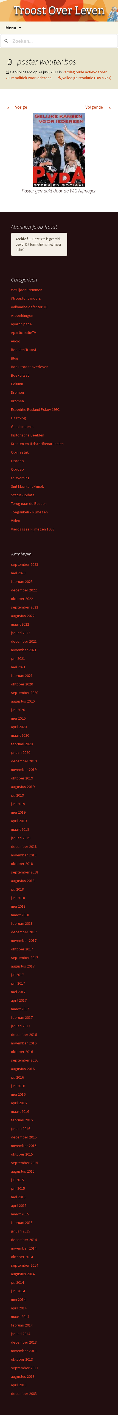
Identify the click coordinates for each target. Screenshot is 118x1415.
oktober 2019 (22, 778)
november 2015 (23, 1145)
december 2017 (24, 931)
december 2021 (24, 641)
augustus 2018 (23, 880)
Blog (14, 358)
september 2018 (24, 872)
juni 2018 (18, 897)
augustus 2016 (23, 1068)
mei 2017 (18, 991)
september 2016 (24, 1060)
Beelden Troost (23, 349)
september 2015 (24, 1162)
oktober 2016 (22, 1051)
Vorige (16, 107)
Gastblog (18, 418)
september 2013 (24, 1367)
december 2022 (24, 590)
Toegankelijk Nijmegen (29, 512)
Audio (15, 341)
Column (17, 383)
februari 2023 (22, 581)
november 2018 (23, 855)
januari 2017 (20, 1025)
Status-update (23, 494)
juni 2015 (18, 1188)
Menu (10, 27)
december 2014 (24, 1239)
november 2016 (23, 1043)
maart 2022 (20, 624)
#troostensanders (26, 298)
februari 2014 (22, 1325)
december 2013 (24, 1342)
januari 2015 (20, 1231)
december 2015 (24, 1137)
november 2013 (23, 1350)
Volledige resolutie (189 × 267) (86, 77)
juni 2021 (18, 658)
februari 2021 (22, 675)
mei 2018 (18, 906)
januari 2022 (20, 632)
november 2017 (23, 940)
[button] (59, 150)
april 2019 (19, 820)
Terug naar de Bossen (29, 503)
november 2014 (23, 1248)
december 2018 (24, 846)
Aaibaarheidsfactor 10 (29, 306)
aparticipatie (21, 323)
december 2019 (24, 761)
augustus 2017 (23, 966)
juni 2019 (18, 803)
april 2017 (19, 1000)
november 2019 (23, 769)
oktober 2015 (22, 1154)
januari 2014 (20, 1333)
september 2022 (24, 607)
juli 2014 (17, 1282)
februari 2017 (22, 1017)
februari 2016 (22, 1119)
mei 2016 (18, 1094)
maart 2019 (20, 829)
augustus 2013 (23, 1376)
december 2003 (24, 1393)
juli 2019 (17, 795)
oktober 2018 (22, 863)
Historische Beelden (27, 435)
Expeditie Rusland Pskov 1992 (35, 409)
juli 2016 (17, 1077)
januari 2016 (20, 1128)
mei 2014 (18, 1299)
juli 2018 (17, 889)
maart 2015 (20, 1214)
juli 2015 (17, 1179)
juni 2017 (18, 983)
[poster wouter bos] (59, 149)
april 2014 (19, 1308)
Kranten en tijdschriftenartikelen (37, 443)
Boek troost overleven (29, 366)
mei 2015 (18, 1196)
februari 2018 (22, 923)
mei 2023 (18, 572)
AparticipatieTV (23, 332)
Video (15, 520)
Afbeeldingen (22, 315)
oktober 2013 (22, 1359)
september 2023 (24, 564)
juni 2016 (18, 1085)
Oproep (17, 460)
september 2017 (24, 957)
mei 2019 (18, 812)
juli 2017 (17, 974)
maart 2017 (20, 1008)
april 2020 (19, 726)
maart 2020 (20, 735)
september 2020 (24, 692)
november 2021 (23, 649)
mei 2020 (18, 718)
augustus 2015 (23, 1171)
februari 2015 (22, 1222)
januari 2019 (20, 837)
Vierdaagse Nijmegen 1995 (32, 529)
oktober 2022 (22, 598)
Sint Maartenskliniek (27, 486)
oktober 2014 (22, 1256)
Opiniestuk (20, 452)
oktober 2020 (22, 684)
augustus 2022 (23, 615)
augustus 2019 (23, 786)
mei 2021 (18, 666)
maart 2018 (20, 914)
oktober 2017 (22, 949)
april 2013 (19, 1384)
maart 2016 (20, 1111)
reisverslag (20, 477)
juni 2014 (18, 1290)
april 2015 (19, 1205)
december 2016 (24, 1034)
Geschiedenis (22, 426)
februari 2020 (22, 743)
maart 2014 (20, 1316)
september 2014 (24, 1265)
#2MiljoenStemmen (26, 289)
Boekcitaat (20, 375)
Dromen (17, 392)
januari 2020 (20, 752)
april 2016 (19, 1102)
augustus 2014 (23, 1273)
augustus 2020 (23, 701)
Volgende (99, 107)
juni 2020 (18, 709)
